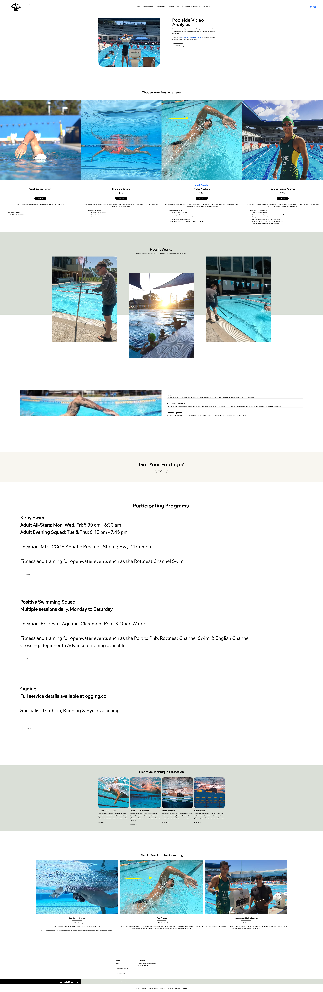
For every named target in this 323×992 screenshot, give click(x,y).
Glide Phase (199, 811)
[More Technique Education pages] (199, 6)
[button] (315, 7)
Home (117, 963)
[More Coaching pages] (174, 6)
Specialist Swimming (30, 5)
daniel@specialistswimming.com (147, 963)
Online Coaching (120, 973)
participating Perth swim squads (191, 37)
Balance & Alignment (139, 811)
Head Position (168, 811)
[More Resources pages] (209, 6)
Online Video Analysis (122, 968)
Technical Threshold (107, 811)
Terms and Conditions (181, 988)
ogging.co (95, 696)
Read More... (102, 822)
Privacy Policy (170, 988)
